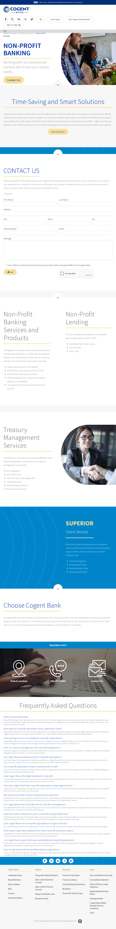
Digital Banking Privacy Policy (99, 892)
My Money (67, 889)
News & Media (14, 884)
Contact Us (13, 80)
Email (61, 229)
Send (11, 272)
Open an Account (58, 132)
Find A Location (18, 681)
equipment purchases (23, 762)
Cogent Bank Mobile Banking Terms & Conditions (98, 905)
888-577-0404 (12, 25)
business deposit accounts (27, 741)
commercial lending (80, 741)
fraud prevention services (53, 788)
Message (8, 238)
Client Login (55, 19)
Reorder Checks (41, 899)
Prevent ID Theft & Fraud (72, 893)
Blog (10, 889)
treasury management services (49, 741)
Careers (11, 893)
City (5, 219)
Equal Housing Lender (68, 921)
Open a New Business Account (44, 881)
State (50, 219)
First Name (9, 199)
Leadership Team (15, 875)
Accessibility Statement (99, 880)
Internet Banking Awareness (74, 884)
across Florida (44, 826)
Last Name (64, 199)
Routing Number (96, 899)
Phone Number (10, 229)
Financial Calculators (71, 875)
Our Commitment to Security (101, 875)
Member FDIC (54, 921)
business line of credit (16, 769)
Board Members (14, 880)
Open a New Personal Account (44, 888)
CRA (92, 913)
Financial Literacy (70, 880)
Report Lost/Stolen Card (45, 894)
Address (7, 209)
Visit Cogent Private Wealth (79, 19)
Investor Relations (15, 898)
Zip (93, 219)
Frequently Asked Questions (46, 875)
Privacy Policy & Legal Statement (99, 885)
